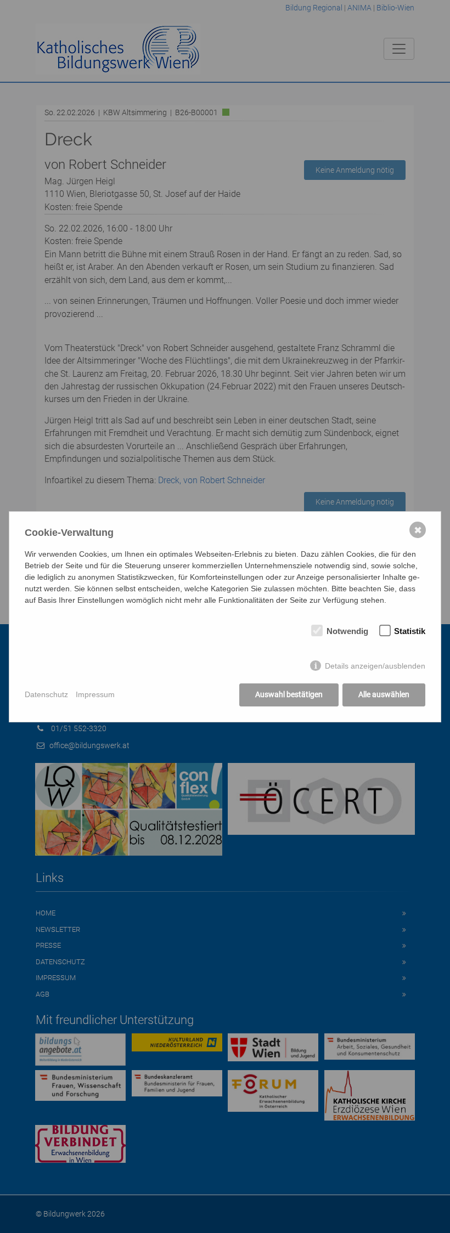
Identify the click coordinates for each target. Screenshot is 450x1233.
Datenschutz (46, 694)
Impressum (95, 694)
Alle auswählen (383, 694)
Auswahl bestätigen (289, 694)
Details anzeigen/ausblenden (375, 665)
